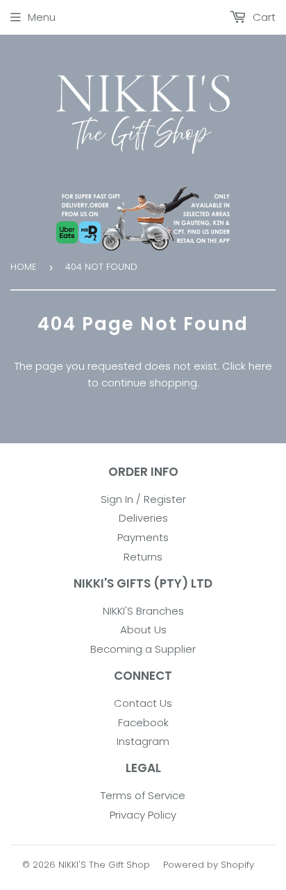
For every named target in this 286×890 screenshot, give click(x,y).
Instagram (143, 741)
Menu (42, 17)
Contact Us (143, 703)
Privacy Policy (143, 814)
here (260, 366)
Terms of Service (143, 795)
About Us (143, 629)
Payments (143, 537)
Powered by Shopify (208, 864)
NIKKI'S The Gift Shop (104, 864)
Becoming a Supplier (143, 649)
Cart (263, 17)
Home (23, 266)
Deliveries (143, 518)
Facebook (143, 722)
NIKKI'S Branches (143, 611)
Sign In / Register (143, 499)
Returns (143, 556)
